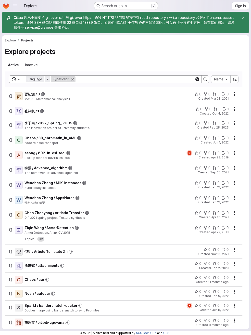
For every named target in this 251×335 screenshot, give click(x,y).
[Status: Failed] (189, 153)
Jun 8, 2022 (220, 310)
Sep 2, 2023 (220, 268)
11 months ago (218, 282)
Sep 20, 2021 (219, 172)
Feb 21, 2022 (220, 187)
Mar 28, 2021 (220, 98)
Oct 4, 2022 (220, 113)
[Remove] (72, 79)
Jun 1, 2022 (221, 142)
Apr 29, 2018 (220, 232)
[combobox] (220, 79)
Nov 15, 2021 (220, 254)
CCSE (167, 333)
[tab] (13, 65)
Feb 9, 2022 (220, 296)
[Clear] (197, 79)
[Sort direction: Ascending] (234, 79)
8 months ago (219, 325)
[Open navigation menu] (15, 6)
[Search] (205, 79)
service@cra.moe (39, 27)
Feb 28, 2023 (219, 127)
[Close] (243, 18)
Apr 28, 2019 (220, 157)
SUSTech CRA (146, 333)
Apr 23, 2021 (220, 217)
